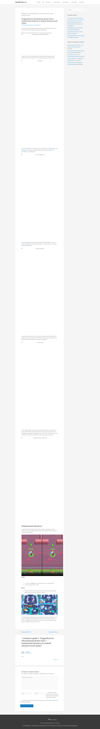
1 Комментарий (25, 25)
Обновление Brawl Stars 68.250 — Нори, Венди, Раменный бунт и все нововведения (75, 23)
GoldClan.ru (21, 2)
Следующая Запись (54, 632)
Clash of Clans (57, 2)
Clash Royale (74, 2)
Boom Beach (65, 2)
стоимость (23, 245)
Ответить (56, 659)
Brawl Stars (48, 2)
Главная (38, 2)
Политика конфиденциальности (47, 723)
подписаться (55, 700)
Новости (31, 25)
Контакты (82, 2)
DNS (43, 2)
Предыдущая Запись (25, 632)
